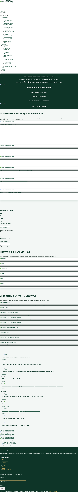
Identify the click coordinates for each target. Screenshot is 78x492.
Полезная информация (8, 62)
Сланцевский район (8, 38)
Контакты (4, 70)
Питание (6, 53)
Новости (3, 69)
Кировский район (7, 30)
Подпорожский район (8, 35)
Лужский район (7, 34)
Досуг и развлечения (8, 55)
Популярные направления (9, 46)
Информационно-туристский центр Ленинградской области (16, 71)
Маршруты (4, 44)
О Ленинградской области (7, 459)
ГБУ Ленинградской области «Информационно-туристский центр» (13, 480)
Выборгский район (8, 24)
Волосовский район (8, 20)
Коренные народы (7, 60)
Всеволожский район (8, 23)
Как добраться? (7, 48)
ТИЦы (5, 56)
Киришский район (7, 28)
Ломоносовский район (8, 32)
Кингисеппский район (8, 27)
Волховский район (8, 21)
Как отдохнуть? (7, 49)
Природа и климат (7, 63)
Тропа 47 (6, 64)
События (4, 67)
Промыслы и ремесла (8, 59)
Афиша (3, 468)
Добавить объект (3, 227)
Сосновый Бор (7, 39)
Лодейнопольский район (9, 31)
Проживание (6, 52)
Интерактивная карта (6, 469)
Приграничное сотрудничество (10, 66)
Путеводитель (5, 45)
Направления (5, 17)
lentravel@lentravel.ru (52, 491)
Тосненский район (7, 42)
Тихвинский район (7, 41)
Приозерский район (8, 37)
